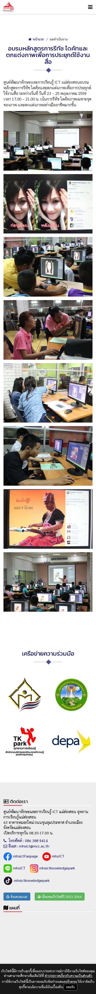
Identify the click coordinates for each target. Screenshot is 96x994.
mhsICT (58, 856)
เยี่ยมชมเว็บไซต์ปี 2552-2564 (62, 896)
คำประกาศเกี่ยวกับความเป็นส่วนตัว (68, 975)
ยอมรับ (70, 987)
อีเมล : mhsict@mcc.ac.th (28, 845)
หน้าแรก (38, 39)
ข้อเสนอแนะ (18, 896)
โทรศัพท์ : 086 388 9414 (28, 840)
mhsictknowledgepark (57, 867)
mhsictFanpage (25, 856)
